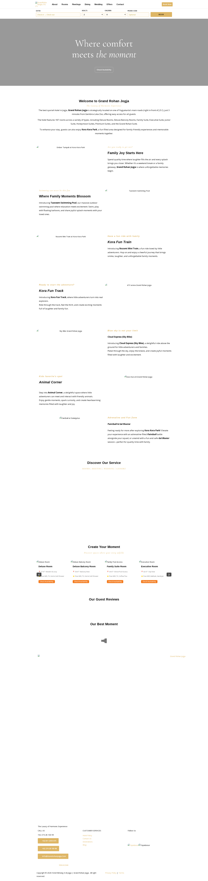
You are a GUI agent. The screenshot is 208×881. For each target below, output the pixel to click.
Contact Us (87, 838)
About (55, 4)
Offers (109, 4)
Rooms (65, 4)
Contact (120, 4)
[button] (167, 4)
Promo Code (132, 11)
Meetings (76, 4)
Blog (84, 845)
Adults (84, 11)
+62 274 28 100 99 (46, 835)
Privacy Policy (111, 873)
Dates (38, 11)
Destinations (88, 842)
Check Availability (46, 581)
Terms (121, 873)
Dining (87, 4)
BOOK (161, 14)
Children (108, 11)
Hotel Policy (87, 835)
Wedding (98, 4)
